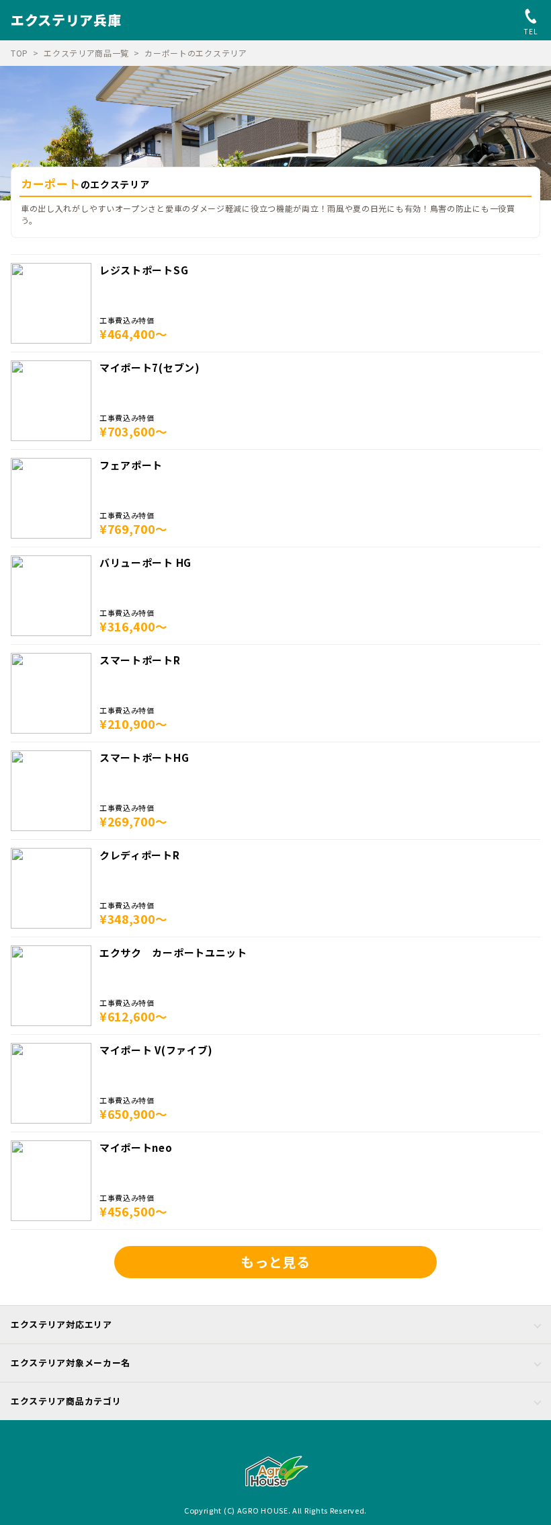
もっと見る (275, 1262)
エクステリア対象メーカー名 (70, 1362)
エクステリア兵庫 (66, 20)
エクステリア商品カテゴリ (66, 1401)
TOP (19, 52)
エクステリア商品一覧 (86, 52)
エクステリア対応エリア (61, 1324)
